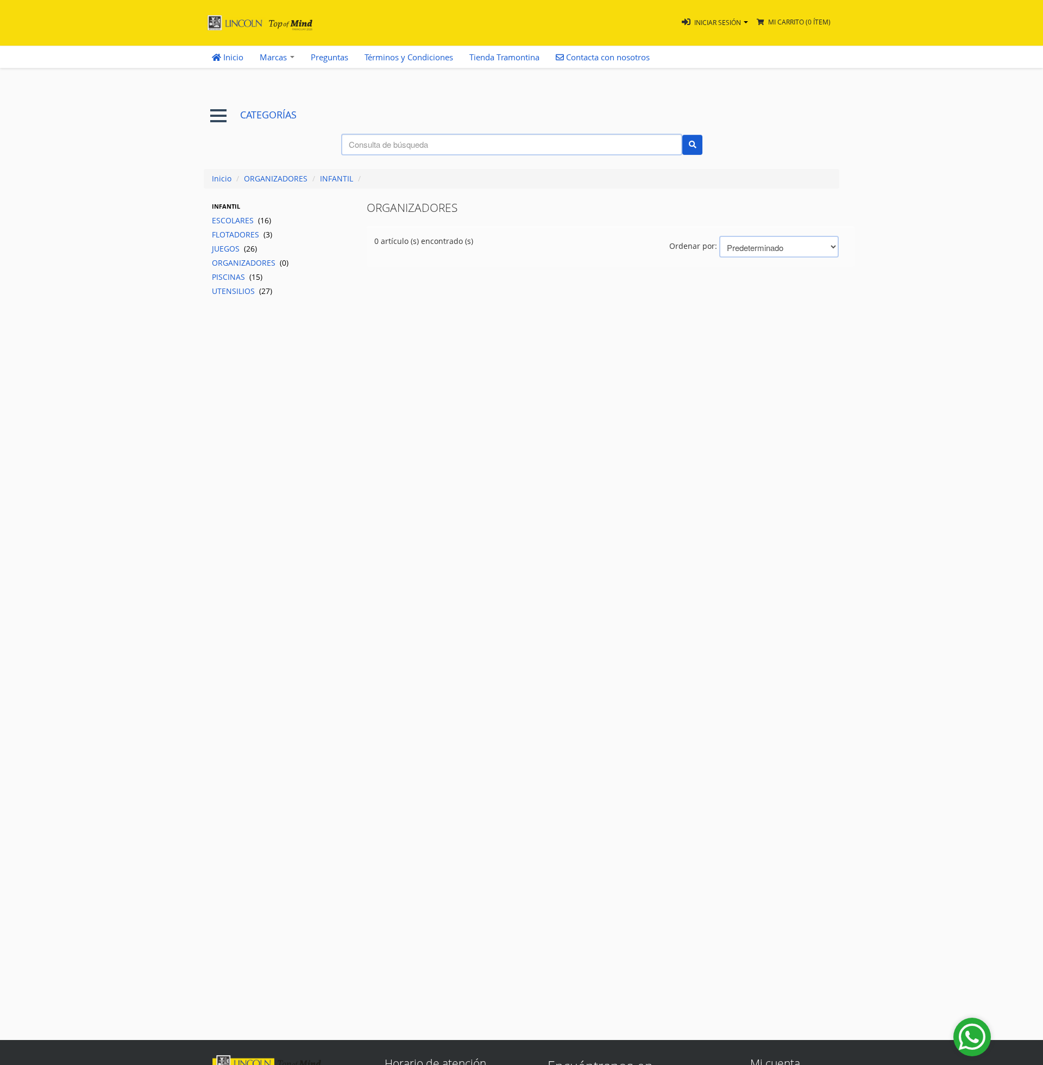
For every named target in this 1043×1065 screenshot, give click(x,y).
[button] (715, 22)
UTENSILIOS (242, 291)
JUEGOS (234, 248)
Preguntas (329, 57)
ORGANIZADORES (275, 178)
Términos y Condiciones (409, 57)
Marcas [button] (274, 57)
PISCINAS (237, 277)
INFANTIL (336, 178)
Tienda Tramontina (504, 57)
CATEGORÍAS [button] (268, 115)
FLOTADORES (242, 234)
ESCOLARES (241, 220)
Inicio (232, 57)
